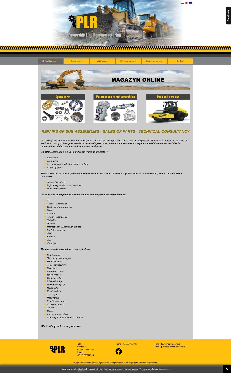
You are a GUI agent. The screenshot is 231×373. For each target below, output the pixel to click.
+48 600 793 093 (129, 344)
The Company (51, 61)
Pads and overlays (128, 61)
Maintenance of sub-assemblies (115, 96)
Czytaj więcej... (164, 369)
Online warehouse (154, 61)
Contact (180, 61)
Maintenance (102, 61)
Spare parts (76, 61)
